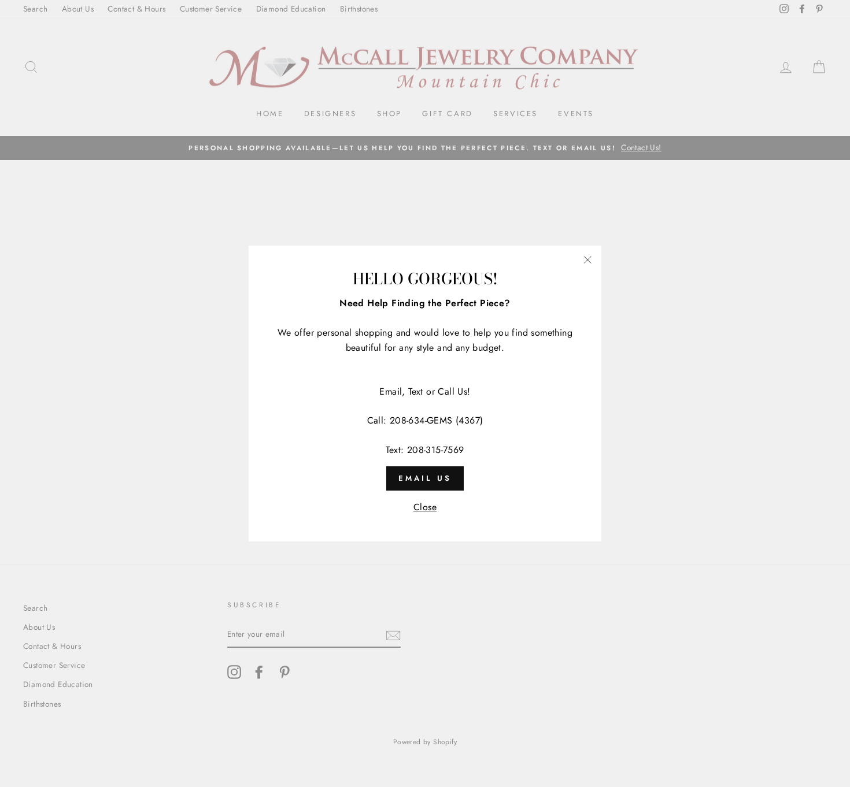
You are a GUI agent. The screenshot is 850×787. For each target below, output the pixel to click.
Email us (424, 478)
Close (425, 507)
